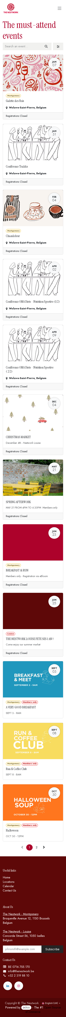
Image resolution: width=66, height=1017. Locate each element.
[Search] (46, 46)
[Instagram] (18, 985)
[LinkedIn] (7, 985)
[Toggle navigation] (59, 8)
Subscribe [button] (52, 949)
